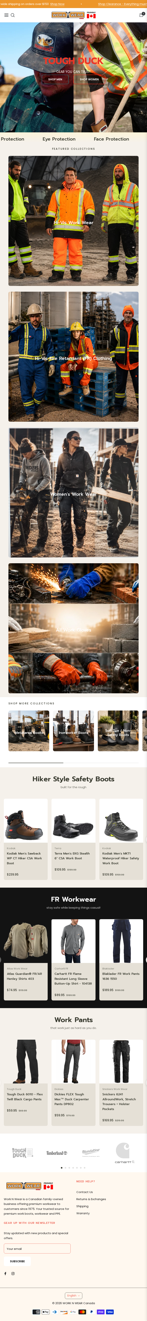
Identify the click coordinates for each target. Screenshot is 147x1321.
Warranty (83, 1213)
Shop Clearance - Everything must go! (93, 4)
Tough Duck (14, 1089)
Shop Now (25, 4)
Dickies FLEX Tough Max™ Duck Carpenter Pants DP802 (72, 1099)
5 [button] (77, 1168)
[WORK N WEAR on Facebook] (5, 1273)
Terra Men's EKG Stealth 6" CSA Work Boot (72, 856)
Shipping (82, 1206)
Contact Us (84, 1192)
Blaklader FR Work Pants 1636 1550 (121, 976)
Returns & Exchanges (91, 1199)
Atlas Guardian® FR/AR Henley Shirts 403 (24, 976)
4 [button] (73, 1168)
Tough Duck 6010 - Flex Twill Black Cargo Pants (25, 1097)
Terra (58, 848)
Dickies (59, 1089)
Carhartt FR (61, 968)
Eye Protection (98, 139)
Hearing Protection (42, 139)
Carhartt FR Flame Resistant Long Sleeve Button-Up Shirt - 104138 (73, 979)
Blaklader (108, 968)
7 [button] (84, 1168)
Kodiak (11, 848)
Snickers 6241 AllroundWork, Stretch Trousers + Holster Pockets (119, 1101)
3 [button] (69, 1168)
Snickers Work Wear (114, 1089)
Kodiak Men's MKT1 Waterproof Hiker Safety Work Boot (120, 858)
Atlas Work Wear (17, 968)
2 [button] (65, 1168)
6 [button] (81, 1168)
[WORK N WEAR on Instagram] (13, 1273)
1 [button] (61, 1168)
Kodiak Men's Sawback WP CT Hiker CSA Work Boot (24, 858)
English (71, 1295)
